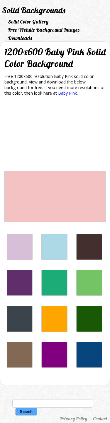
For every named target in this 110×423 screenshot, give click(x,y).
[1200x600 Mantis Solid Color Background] (89, 294)
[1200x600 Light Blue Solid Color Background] (54, 258)
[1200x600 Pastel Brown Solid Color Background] (20, 366)
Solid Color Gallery (28, 21)
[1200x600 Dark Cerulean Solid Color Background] (89, 366)
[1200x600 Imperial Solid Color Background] (20, 294)
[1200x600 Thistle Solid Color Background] (20, 258)
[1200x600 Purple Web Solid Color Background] (54, 366)
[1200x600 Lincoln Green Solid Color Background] (89, 330)
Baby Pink (67, 93)
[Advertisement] (55, 134)
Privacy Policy (73, 419)
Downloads (20, 38)
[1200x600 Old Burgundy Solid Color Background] (89, 258)
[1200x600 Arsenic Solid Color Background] (20, 330)
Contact (100, 419)
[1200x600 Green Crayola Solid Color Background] (54, 294)
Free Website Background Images (43, 29)
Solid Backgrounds (33, 10)
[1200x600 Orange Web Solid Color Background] (54, 330)
